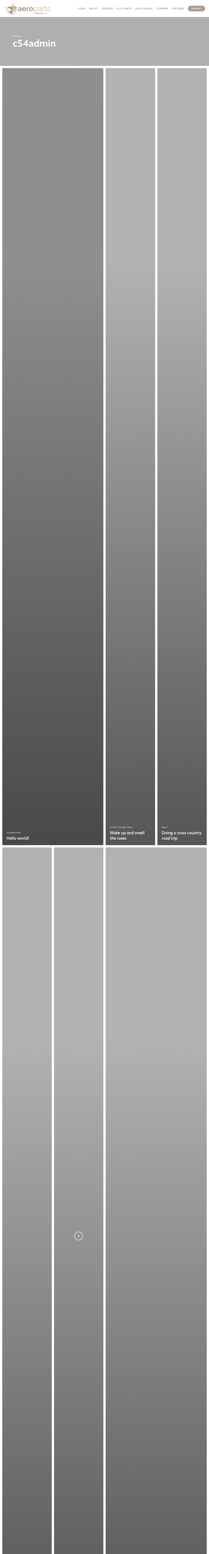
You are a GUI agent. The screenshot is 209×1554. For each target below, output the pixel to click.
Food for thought (118, 827)
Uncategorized (13, 833)
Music (130, 827)
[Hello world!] (52, 456)
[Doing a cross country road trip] (182, 456)
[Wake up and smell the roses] (130, 456)
